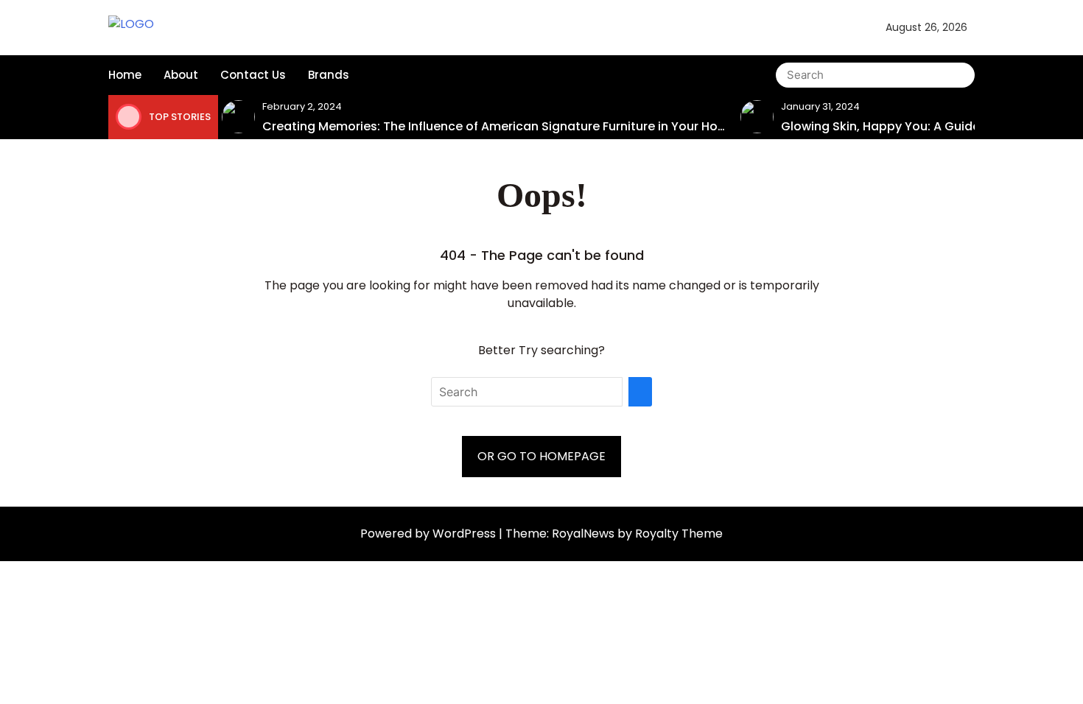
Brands (328, 74)
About (181, 74)
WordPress (465, 533)
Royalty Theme (679, 533)
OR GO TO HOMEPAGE (541, 456)
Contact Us (253, 74)
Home (124, 74)
